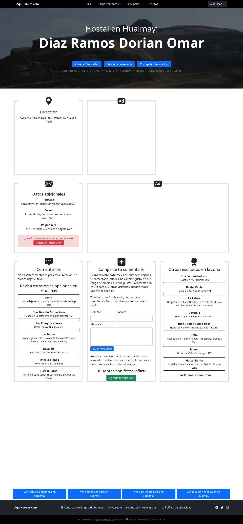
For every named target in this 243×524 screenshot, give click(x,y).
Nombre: (95, 312)
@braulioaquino (104, 519)
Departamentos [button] (109, 4)
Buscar (218, 4)
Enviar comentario (102, 348)
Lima (97, 70)
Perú (85, 70)
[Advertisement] (121, 139)
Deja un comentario (119, 64)
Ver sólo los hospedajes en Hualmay (203, 494)
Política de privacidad (178, 507)
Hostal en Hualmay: (121, 28)
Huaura (109, 70)
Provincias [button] (133, 4)
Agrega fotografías (87, 64)
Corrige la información (154, 64)
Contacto (83, 507)
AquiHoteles (69, 70)
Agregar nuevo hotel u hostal (133, 507)
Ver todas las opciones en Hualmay (40, 494)
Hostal (140, 70)
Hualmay (125, 70)
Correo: (121, 312)
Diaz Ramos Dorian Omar (121, 43)
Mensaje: (96, 324)
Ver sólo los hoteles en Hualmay (94, 494)
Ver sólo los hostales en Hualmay (149, 494)
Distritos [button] (153, 4)
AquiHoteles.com (27, 4)
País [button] (89, 4)
